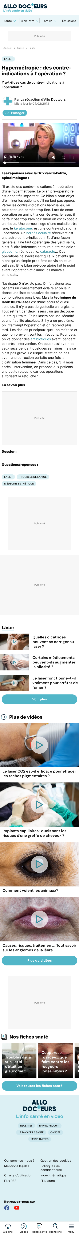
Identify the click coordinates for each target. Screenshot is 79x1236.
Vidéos (24, 1231)
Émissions (69, 21)
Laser (32, 48)
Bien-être (27, 21)
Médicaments (39, 1139)
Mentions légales (16, 1166)
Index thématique (53, 1175)
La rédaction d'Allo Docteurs (43, 99)
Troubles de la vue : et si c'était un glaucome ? (18, 1064)
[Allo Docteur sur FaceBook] (6, 1207)
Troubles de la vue (33, 476)
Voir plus (39, 699)
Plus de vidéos (26, 717)
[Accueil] (39, 1109)
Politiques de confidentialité (51, 1168)
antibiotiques (41, 339)
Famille (47, 21)
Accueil (7, 48)
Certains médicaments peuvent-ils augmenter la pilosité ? (53, 662)
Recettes (26, 1125)
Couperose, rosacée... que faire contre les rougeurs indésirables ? (55, 1061)
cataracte (47, 251)
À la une (8, 1231)
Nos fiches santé (28, 1037)
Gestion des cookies (55, 1161)
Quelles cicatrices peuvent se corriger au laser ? (53, 642)
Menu (71, 1231)
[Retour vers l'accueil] (39, 7)
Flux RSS (10, 1181)
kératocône (23, 228)
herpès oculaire (38, 233)
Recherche (55, 1231)
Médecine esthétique (19, 483)
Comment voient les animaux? (30, 890)
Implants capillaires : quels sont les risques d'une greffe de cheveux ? (34, 833)
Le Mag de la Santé (31, 1132)
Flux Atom (47, 1181)
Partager (17, 113)
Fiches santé (39, 1231)
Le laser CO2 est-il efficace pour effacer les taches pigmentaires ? (39, 773)
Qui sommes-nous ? (19, 1161)
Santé (8, 21)
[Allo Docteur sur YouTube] (16, 1207)
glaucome (9, 251)
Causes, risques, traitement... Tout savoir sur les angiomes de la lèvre (39, 948)
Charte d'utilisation (18, 1175)
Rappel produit (49, 1125)
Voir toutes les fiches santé (39, 1086)
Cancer (55, 1132)
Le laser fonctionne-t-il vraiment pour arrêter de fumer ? (55, 683)
